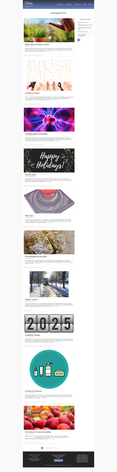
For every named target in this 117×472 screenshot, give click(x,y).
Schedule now (58, 460)
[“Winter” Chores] (49, 284)
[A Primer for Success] (49, 369)
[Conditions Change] (49, 323)
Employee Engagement (32, 55)
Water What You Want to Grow (84, 28)
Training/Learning (50, 185)
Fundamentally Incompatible (82, 35)
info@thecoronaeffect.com (34, 455)
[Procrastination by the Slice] (49, 242)
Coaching (27, 55)
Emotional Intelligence (32, 144)
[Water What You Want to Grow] (49, 30)
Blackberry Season (83, 22)
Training (45, 226)
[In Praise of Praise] (49, 74)
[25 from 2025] (49, 160)
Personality (42, 267)
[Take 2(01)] (49, 201)
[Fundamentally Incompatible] (49, 119)
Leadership (37, 55)
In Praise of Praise (82, 31)
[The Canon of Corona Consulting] (49, 417)
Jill (26, 46)
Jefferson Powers (65, 465)
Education (27, 226)
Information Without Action (85, 25)
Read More (48, 51)
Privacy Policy (70, 465)
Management (42, 55)
